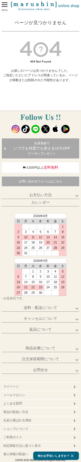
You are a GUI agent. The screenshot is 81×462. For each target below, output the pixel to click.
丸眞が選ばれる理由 (17, 420)
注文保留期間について (40, 359)
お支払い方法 (40, 195)
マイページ (11, 386)
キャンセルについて (40, 318)
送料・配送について (40, 308)
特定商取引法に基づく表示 (22, 445)
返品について (40, 329)
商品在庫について (40, 348)
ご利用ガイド (12, 437)
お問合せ (40, 370)
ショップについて (15, 429)
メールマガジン (14, 395)
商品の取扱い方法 (15, 412)
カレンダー (40, 202)
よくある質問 (12, 403)
